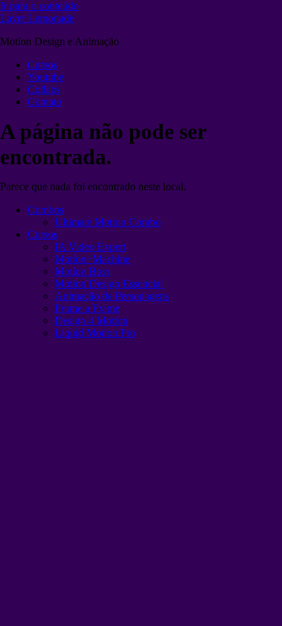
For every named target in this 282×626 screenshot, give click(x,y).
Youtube (45, 77)
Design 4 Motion (91, 320)
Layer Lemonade (37, 18)
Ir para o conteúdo (39, 6)
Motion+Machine (92, 259)
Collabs (43, 89)
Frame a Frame (87, 308)
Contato (44, 101)
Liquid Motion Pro (95, 333)
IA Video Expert (90, 246)
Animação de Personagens (112, 296)
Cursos (42, 64)
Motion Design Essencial (109, 283)
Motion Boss (82, 271)
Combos (45, 210)
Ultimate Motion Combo (108, 222)
